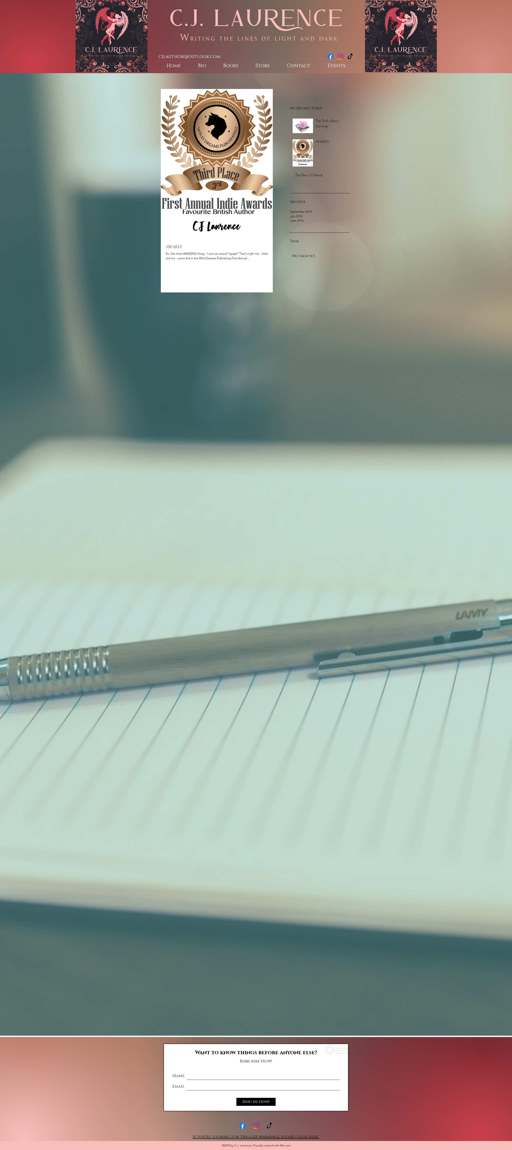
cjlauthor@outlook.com (189, 57)
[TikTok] (350, 57)
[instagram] (340, 57)
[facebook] (330, 57)
